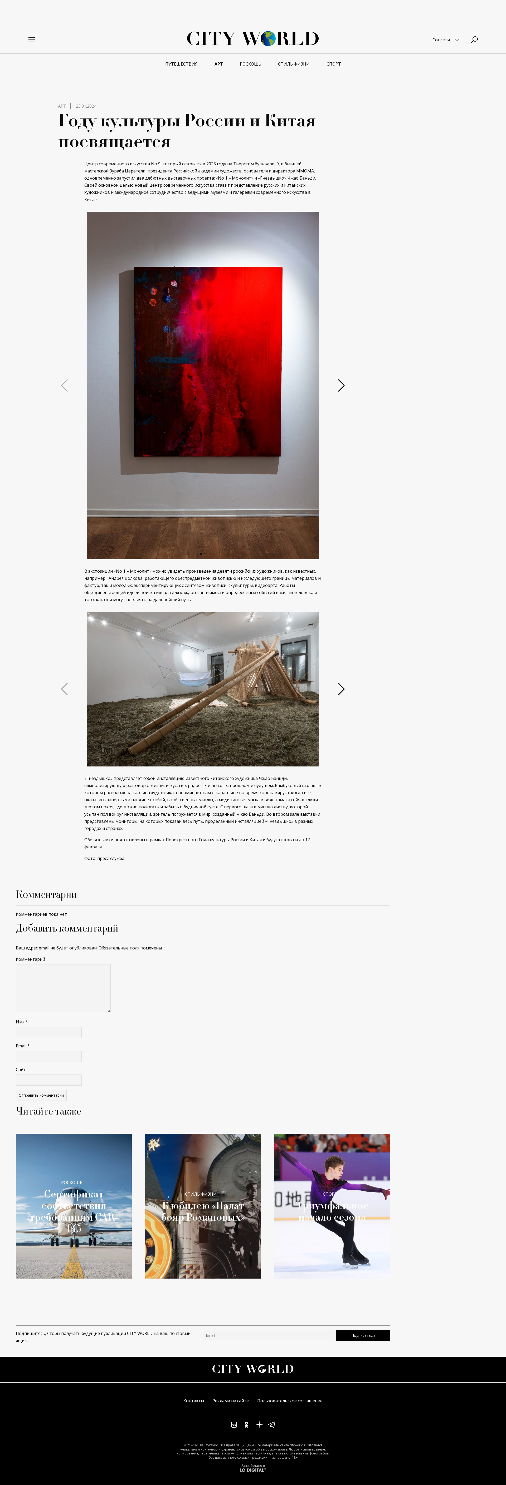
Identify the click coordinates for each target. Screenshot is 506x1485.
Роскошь (71, 1182)
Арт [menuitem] (219, 64)
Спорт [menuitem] (334, 64)
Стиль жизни (201, 1194)
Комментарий (30, 959)
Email (23, 1046)
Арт (62, 106)
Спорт (330, 1194)
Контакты (193, 1401)
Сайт (21, 1069)
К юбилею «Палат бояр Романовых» (203, 1211)
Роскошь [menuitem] (250, 64)
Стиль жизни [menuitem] (294, 64)
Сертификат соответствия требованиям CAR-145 (74, 1211)
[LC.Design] (253, 1470)
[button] (201, 554)
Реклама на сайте (230, 1401)
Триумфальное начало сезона (332, 1211)
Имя (22, 1022)
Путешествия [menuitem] (181, 64)
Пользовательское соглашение (290, 1401)
